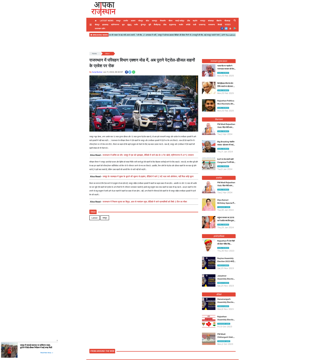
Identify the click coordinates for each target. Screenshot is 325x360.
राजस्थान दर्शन (100, 29)
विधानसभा (219, 119)
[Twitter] (226, 28)
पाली (194, 25)
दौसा (164, 25)
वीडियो (218, 294)
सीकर (171, 21)
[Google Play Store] (235, 28)
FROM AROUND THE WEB (102, 351)
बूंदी (150, 25)
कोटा (147, 21)
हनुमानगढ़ (172, 25)
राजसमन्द (211, 25)
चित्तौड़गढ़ (157, 25)
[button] (91, 24)
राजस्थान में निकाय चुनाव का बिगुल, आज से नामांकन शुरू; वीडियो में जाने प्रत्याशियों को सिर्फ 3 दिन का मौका (145, 201)
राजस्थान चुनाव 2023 (218, 61)
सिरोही (220, 25)
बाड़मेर (195, 21)
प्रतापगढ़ (202, 25)
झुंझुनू (129, 25)
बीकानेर (219, 21)
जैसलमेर (163, 21)
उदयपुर (154, 21)
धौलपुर (97, 25)
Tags (93, 212)
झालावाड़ (105, 25)
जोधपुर (140, 21)
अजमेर (125, 21)
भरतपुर (202, 21)
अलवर (133, 21)
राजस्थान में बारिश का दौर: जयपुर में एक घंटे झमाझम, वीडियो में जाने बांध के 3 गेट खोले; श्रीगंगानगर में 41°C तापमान (148, 155)
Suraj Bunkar (97, 72)
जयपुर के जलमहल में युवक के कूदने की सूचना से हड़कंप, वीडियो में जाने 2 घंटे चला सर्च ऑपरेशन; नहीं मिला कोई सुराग (148, 176)
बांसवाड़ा (211, 21)
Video (228, 25)
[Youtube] (230, 28)
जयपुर (118, 21)
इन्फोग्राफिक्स (219, 236)
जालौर (181, 25)
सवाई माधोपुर (179, 21)
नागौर (136, 25)
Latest (95, 218)
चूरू (123, 25)
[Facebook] (222, 28)
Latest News (106, 21)
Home (96, 21)
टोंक (188, 21)
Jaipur (107, 53)
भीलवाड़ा (227, 21)
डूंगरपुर (143, 25)
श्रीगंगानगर (115, 25)
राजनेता (219, 178)
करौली (188, 25)
